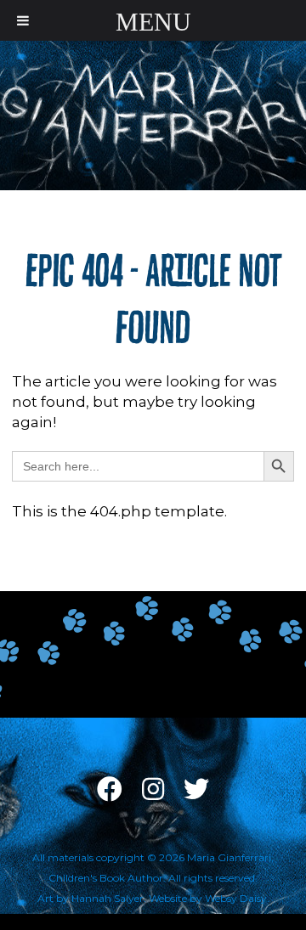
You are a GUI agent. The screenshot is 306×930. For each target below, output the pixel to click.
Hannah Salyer (107, 898)
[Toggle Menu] (23, 20)
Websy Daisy (236, 898)
